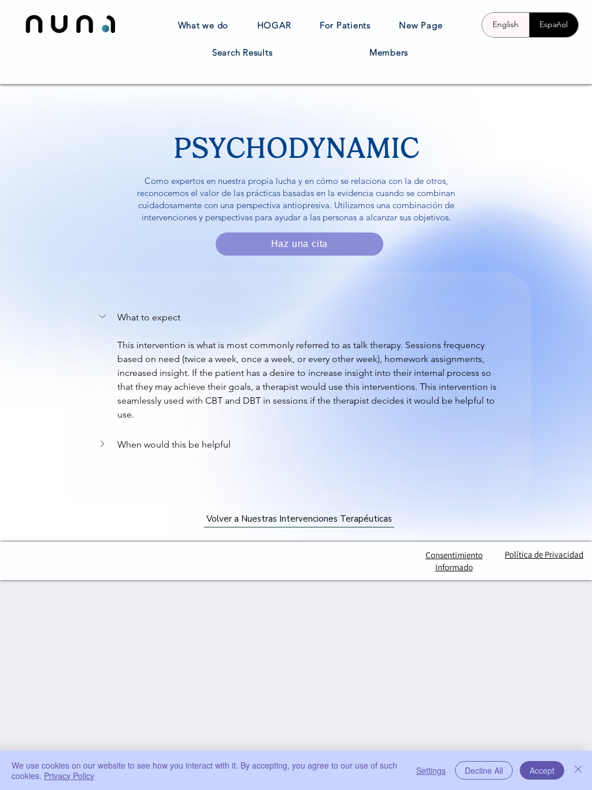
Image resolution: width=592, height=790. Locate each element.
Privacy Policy (69, 775)
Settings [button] (431, 770)
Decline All (484, 770)
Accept (542, 770)
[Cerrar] (578, 770)
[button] (103, 316)
